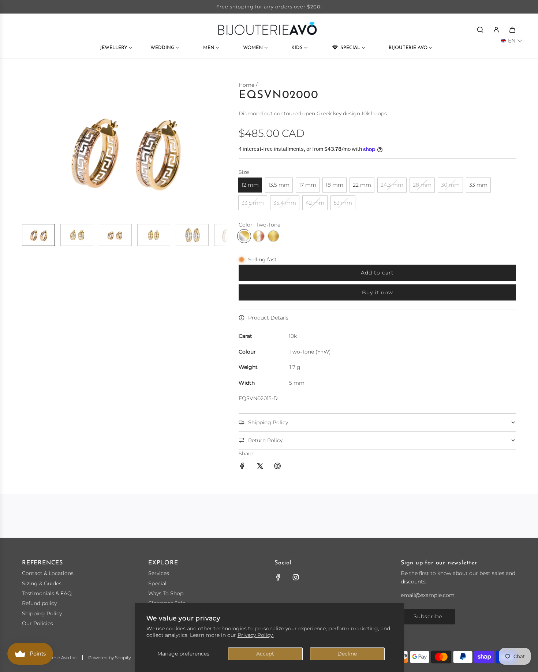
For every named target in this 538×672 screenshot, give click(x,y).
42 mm (315, 202)
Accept (265, 653)
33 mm (478, 185)
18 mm (334, 185)
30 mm (450, 185)
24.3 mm (392, 185)
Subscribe (428, 616)
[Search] (480, 30)
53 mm (343, 202)
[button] (31, 149)
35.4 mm (284, 202)
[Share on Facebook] (242, 467)
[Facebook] (278, 577)
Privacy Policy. (256, 635)
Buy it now (377, 292)
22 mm (362, 185)
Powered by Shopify (109, 657)
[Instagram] (296, 577)
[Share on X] (260, 467)
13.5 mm (278, 185)
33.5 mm (253, 202)
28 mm (422, 185)
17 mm (307, 185)
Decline (347, 653)
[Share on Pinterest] (277, 467)
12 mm (250, 185)
